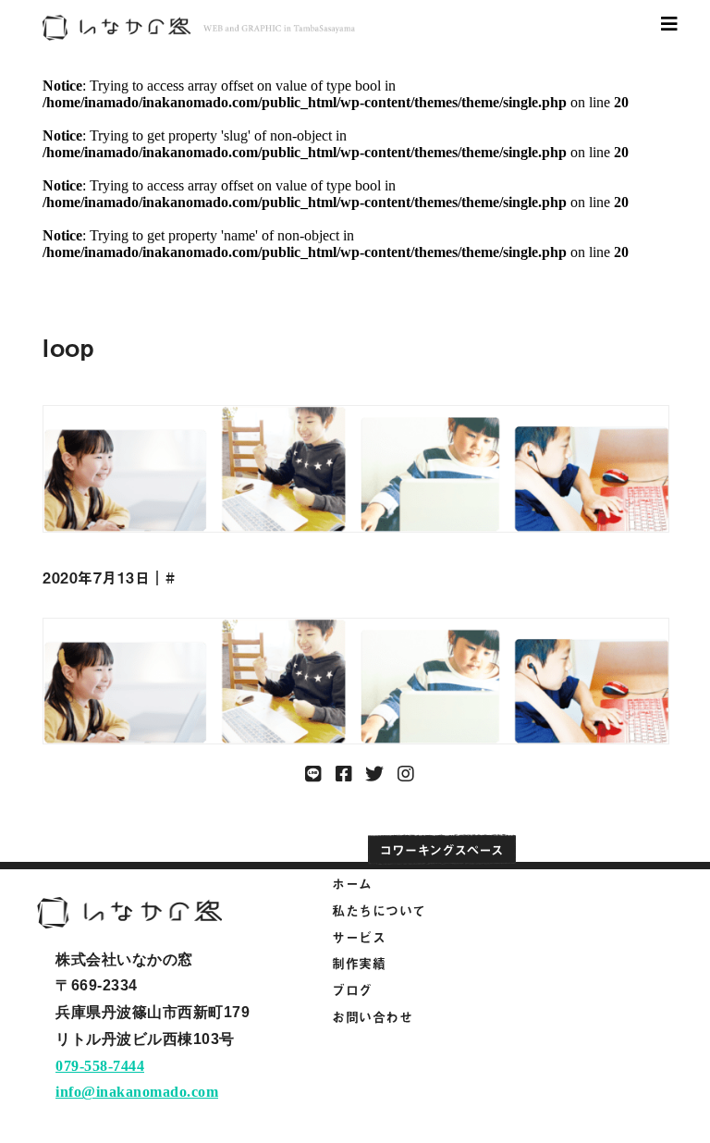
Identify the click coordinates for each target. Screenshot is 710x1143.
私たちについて (379, 910)
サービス (359, 937)
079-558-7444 (99, 1066)
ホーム (352, 883)
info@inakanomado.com (136, 1092)
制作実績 (359, 963)
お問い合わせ (372, 1016)
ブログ (352, 990)
